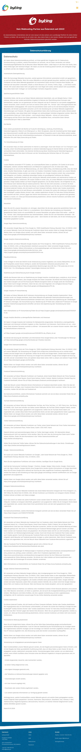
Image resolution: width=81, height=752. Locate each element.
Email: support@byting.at (62, 738)
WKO (29, 735)
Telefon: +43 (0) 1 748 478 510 (63, 735)
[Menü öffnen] (77, 7)
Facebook (31, 744)
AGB (29, 738)
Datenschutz (31, 741)
